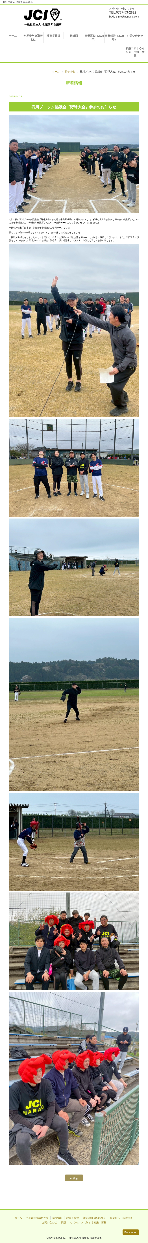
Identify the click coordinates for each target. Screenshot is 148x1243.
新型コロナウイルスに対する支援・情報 (83, 1222)
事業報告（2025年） (114, 37)
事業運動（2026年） (94, 37)
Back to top (130, 1232)
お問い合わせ (135, 36)
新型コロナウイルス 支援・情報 (135, 51)
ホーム (13, 36)
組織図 (74, 36)
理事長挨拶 (53, 36)
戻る (74, 1177)
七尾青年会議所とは (33, 37)
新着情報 (70, 71)
